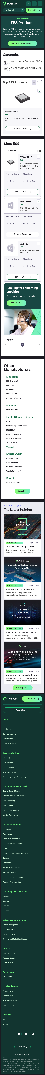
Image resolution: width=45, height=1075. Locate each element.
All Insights (21, 688)
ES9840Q (24, 244)
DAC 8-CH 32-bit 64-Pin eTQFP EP (29, 209)
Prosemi (21, 1047)
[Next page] (39, 344)
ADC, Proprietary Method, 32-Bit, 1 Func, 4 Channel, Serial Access (21, 120)
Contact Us (30, 699)
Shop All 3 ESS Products (21, 43)
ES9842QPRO (11, 111)
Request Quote (34, 10)
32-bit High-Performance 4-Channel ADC (29, 252)
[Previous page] (5, 344)
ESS (6, 114)
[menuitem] (22, 345)
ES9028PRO (25, 202)
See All (21, 491)
